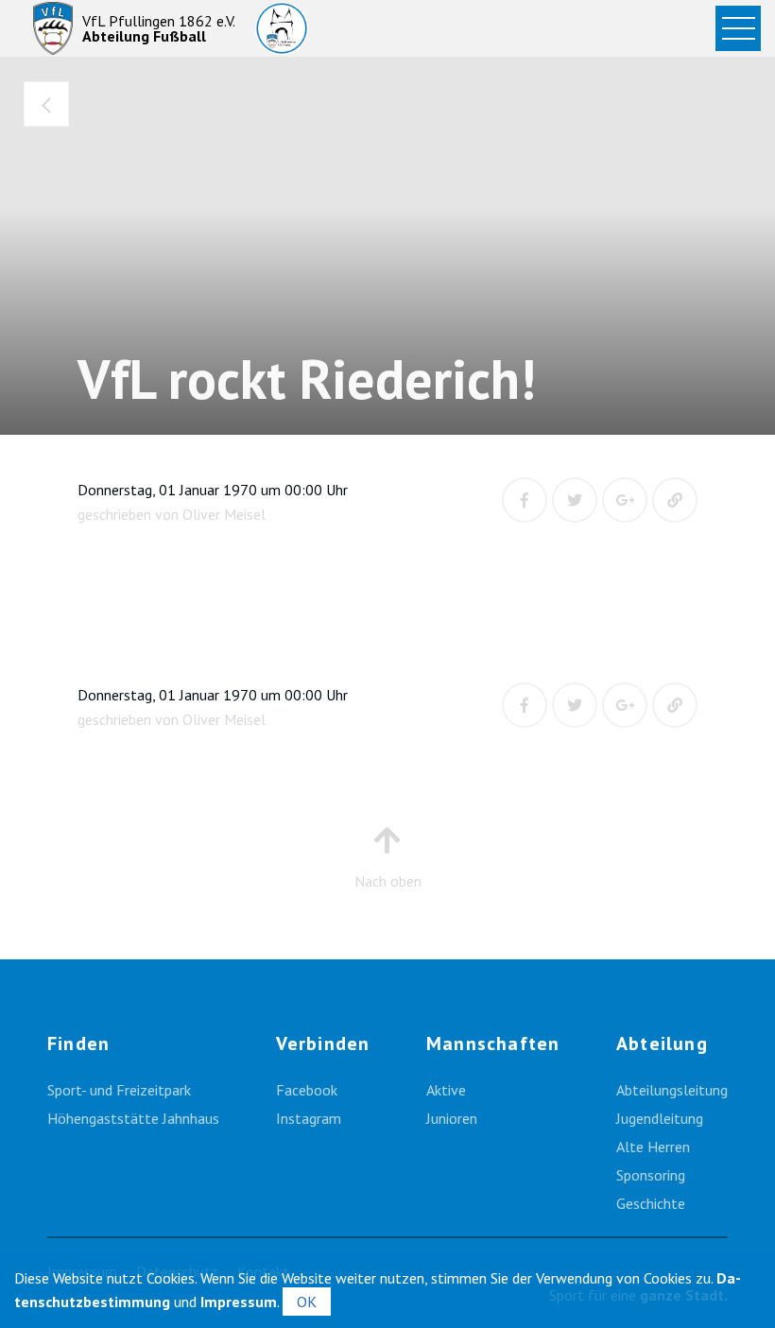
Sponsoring (650, 1174)
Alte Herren (653, 1146)
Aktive (446, 1089)
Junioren (451, 1118)
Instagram (308, 1118)
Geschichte (650, 1203)
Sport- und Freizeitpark (119, 1089)
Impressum (238, 1301)
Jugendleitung (659, 1118)
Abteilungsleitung (672, 1089)
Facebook (306, 1089)
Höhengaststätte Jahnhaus (133, 1118)
